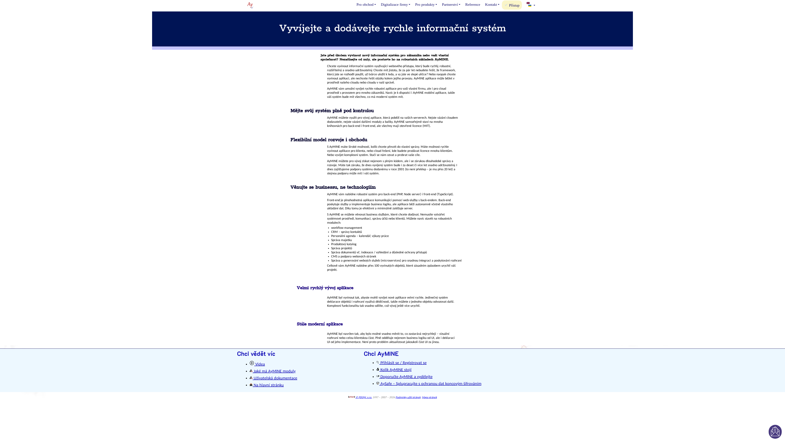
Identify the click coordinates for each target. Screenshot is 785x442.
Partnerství (450, 4)
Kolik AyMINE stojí (395, 370)
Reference (472, 4)
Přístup (513, 5)
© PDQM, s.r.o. (363, 397)
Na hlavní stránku (268, 385)
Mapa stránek (429, 397)
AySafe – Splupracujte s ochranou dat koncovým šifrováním (430, 384)
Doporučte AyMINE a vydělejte (406, 377)
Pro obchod (365, 4)
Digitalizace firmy (394, 4)
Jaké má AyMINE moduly (274, 371)
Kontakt (491, 4)
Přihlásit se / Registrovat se (403, 363)
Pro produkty (425, 4)
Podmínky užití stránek (408, 397)
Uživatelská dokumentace (275, 378)
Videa (259, 364)
